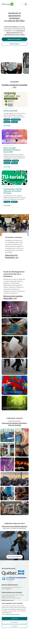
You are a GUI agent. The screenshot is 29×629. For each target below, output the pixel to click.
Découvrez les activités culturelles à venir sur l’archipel (14, 424)
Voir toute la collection (14, 556)
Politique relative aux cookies (12, 614)
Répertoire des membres (14, 39)
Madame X (17, 551)
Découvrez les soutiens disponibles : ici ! (13, 297)
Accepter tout (14, 618)
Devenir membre (14, 44)
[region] (14, 615)
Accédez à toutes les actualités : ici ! (14, 86)
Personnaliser (14, 622)
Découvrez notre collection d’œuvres (14, 526)
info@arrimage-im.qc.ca (7, 600)
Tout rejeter (14, 626)
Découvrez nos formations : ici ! (12, 256)
